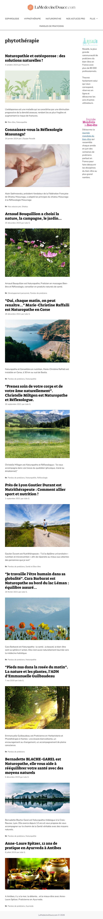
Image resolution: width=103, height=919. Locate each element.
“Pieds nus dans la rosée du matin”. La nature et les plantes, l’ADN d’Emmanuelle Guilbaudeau (36, 672)
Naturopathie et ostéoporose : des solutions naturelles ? (35, 58)
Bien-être (11, 122)
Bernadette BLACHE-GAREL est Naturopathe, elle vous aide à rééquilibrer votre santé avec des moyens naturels (34, 766)
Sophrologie (12, 18)
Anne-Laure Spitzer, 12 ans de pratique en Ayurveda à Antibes (33, 845)
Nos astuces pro (75, 18)
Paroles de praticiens (51, 26)
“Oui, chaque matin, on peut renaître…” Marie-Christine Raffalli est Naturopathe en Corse (37, 305)
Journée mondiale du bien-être (88, 136)
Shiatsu (25, 206)
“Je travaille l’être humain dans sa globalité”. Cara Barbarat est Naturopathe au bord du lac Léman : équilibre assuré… (37, 580)
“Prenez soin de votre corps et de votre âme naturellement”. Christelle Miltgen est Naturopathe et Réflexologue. (36, 393)
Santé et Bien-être (33, 566)
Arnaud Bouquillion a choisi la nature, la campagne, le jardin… (33, 216)
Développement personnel (18, 293)
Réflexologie (42, 477)
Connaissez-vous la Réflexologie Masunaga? (34, 132)
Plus (92, 18)
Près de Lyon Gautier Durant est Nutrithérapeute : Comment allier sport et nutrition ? (35, 489)
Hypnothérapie (32, 18)
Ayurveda (29, 906)
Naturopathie (53, 18)
